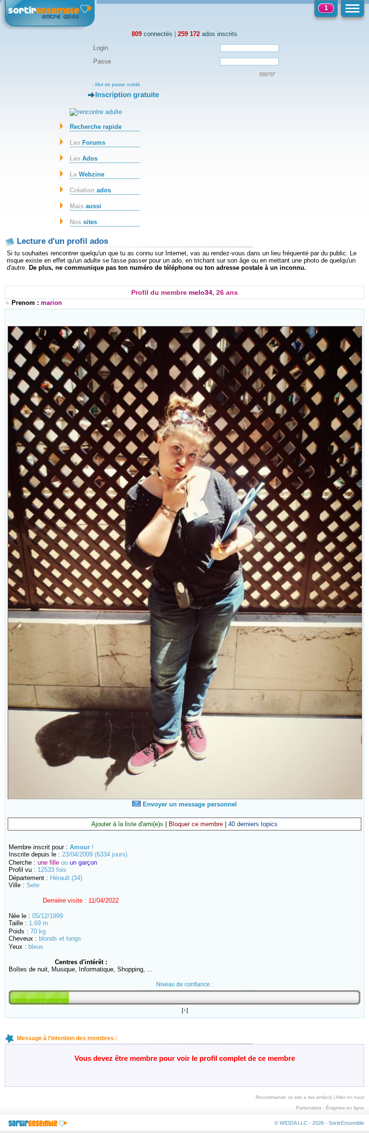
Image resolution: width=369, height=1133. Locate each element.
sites (83, 222)
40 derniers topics (253, 824)
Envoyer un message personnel (189, 804)
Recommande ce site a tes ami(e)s (294, 1097)
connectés (152, 34)
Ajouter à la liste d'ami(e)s (127, 824)
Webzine (87, 174)
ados (90, 190)
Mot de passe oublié (117, 84)
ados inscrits (207, 34)
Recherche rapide (96, 126)
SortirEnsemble (346, 1123)
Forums (87, 142)
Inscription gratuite (127, 94)
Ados (84, 158)
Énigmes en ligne (345, 1107)
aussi (85, 206)
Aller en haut (350, 1097)
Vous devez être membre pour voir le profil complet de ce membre (184, 1058)
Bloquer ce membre (196, 824)
